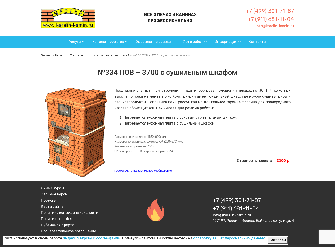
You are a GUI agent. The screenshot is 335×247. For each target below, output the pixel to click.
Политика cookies (56, 219)
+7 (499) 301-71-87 (270, 11)
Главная (46, 55)
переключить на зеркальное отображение (143, 170)
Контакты (257, 41)
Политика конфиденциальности (69, 213)
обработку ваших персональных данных (229, 238)
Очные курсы (52, 188)
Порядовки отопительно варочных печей (99, 55)
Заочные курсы (54, 194)
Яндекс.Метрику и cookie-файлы (91, 238)
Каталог (61, 55)
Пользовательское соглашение (68, 231)
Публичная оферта (57, 225)
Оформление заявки (153, 41)
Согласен (277, 240)
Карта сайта (52, 206)
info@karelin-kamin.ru (275, 26)
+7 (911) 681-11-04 (271, 19)
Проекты (48, 200)
